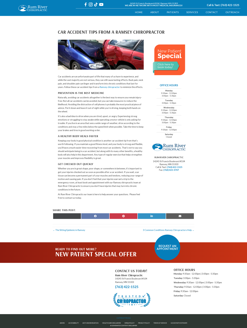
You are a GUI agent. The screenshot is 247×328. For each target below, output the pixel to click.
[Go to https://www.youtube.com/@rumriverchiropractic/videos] (101, 5)
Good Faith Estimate (179, 323)
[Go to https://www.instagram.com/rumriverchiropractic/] (91, 5)
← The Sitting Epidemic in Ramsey (69, 230)
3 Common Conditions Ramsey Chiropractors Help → (168, 230)
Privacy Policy (144, 323)
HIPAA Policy (129, 323)
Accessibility (73, 323)
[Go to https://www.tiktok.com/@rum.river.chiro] (96, 5)
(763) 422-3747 (171, 170)
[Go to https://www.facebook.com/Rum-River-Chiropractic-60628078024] (85, 5)
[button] (167, 247)
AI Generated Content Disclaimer (123, 325)
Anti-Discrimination (90, 323)
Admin (62, 323)
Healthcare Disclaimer (111, 323)
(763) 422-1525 (230, 5)
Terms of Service (160, 323)
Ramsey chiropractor (110, 87)
